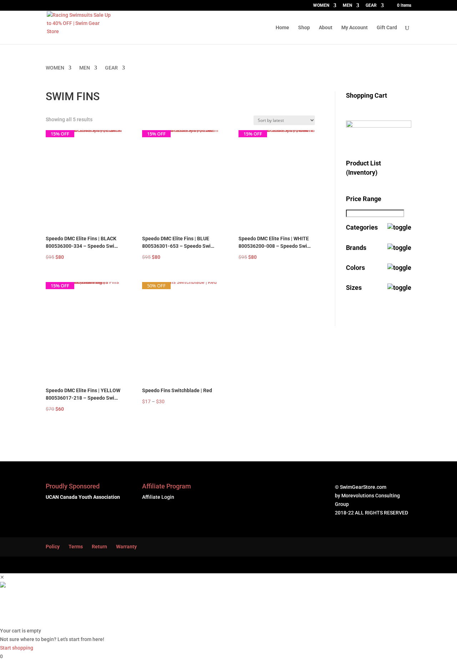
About (325, 27)
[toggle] (399, 227)
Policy (53, 546)
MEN (347, 5)
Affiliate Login (158, 497)
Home (282, 27)
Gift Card (387, 27)
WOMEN (321, 5)
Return (99, 546)
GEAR (371, 5)
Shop (304, 27)
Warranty (126, 546)
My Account (354, 27)
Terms (76, 546)
